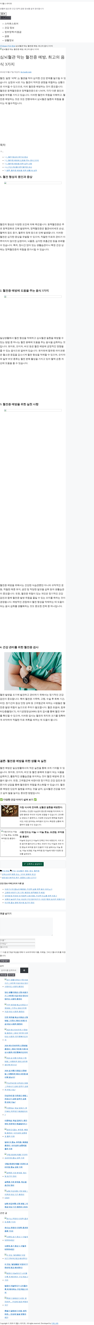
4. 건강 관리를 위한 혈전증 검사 (19, 167)
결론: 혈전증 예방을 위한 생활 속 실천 (21, 170)
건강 (14, 871)
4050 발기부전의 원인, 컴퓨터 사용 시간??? (19, 878)
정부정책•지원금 (13, 32)
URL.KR (54, 1323)
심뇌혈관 (20, 871)
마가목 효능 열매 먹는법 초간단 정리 (19, 903)
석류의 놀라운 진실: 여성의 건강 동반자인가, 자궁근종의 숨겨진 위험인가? (35, 899)
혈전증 (36, 871)
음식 (31, 871)
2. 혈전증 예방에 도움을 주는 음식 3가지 (22, 160)
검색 (2, 966)
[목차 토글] (1, 152)
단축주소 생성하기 (34, 864)
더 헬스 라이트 (6, 3)
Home (4, 46)
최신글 (3, 975)
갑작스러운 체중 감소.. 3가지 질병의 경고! (19, 874)
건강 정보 (9, 27)
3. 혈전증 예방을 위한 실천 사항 (19, 164)
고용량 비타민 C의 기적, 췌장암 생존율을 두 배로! (25, 893)
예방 (26, 871)
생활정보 (9, 40)
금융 (7, 36)
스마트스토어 (11, 23)
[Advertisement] (33, 124)
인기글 (11, 975)
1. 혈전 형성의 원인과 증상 (17, 157)
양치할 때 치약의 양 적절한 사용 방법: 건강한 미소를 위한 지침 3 (31, 896)
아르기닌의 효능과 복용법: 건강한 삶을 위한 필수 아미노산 (28, 889)
